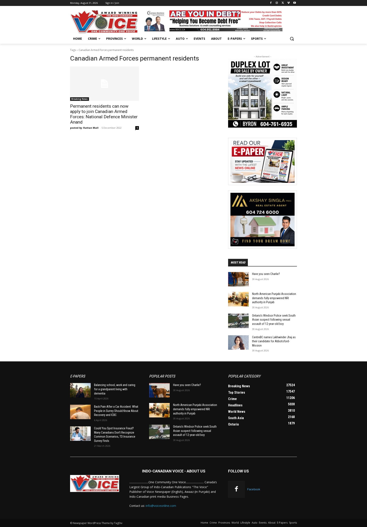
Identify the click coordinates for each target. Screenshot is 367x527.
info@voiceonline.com (161, 506)
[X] (282, 3)
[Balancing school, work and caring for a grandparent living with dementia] (80, 390)
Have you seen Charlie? (266, 274)
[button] (292, 39)
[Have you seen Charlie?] (238, 279)
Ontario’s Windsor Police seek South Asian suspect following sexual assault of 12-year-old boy (274, 320)
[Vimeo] (288, 3)
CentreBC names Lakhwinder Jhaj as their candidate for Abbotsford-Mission (274, 341)
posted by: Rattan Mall (84, 127)
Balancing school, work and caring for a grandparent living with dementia (114, 389)
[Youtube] (294, 3)
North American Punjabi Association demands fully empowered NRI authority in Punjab (274, 298)
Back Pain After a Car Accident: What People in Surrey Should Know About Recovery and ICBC (116, 411)
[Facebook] (270, 3)
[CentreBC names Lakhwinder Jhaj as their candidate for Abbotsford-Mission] (238, 342)
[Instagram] (276, 3)
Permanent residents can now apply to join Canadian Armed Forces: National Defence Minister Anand (104, 114)
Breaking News (79, 98)
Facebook (253, 489)
